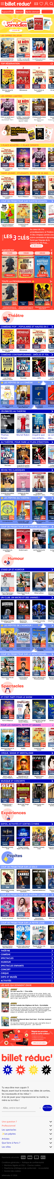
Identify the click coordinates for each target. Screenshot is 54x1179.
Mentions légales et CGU (14, 1165)
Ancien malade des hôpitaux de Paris (24, 1005)
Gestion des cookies (12, 1171)
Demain (19, 11)
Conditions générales (11, 1162)
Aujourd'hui (8, 11)
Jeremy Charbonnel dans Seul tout (23, 1019)
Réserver (9, 275)
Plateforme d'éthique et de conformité (20, 1168)
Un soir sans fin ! (16, 991)
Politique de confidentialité (33, 1162)
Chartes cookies (34, 1165)
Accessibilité (43, 1168)
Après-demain (33, 11)
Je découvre (37, 246)
